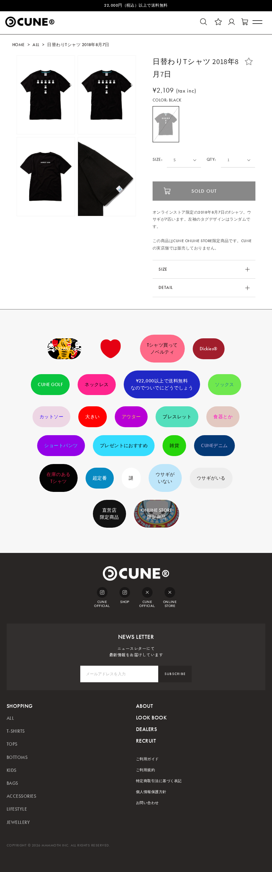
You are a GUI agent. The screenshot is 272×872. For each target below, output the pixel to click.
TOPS (12, 744)
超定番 (100, 478)
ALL (36, 44)
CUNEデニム (214, 445)
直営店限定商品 (109, 513)
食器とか (223, 417)
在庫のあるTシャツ (58, 478)
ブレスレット (177, 417)
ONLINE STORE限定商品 (156, 513)
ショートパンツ (61, 445)
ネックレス (96, 384)
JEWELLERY (18, 822)
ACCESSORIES (21, 796)
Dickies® (209, 349)
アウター (131, 417)
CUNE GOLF (50, 384)
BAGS (12, 783)
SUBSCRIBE (175, 674)
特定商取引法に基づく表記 (159, 781)
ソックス (224, 384)
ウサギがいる (211, 478)
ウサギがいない (165, 478)
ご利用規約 (145, 770)
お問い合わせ (147, 803)
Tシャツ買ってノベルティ (162, 348)
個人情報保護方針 (151, 792)
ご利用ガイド (147, 759)
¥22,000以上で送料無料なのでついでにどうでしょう (162, 384)
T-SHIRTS (16, 731)
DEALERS (146, 729)
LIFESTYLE (17, 809)
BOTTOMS (17, 757)
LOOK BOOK (151, 717)
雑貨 (174, 445)
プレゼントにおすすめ (124, 445)
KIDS (12, 770)
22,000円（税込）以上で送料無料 (136, 5)
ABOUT (144, 706)
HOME (18, 44)
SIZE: (157, 159)
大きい (92, 417)
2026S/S (64, 349)
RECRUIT (146, 741)
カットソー (51, 417)
